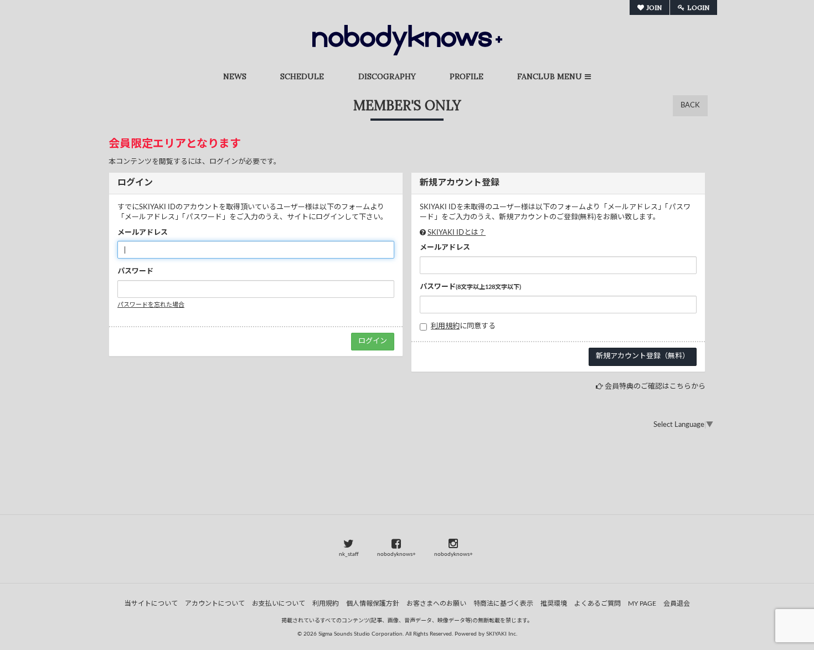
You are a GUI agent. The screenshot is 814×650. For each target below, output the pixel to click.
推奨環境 (553, 603)
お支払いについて (278, 603)
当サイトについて (151, 603)
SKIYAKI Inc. (501, 634)
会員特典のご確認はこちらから (655, 386)
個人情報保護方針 (372, 603)
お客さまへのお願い (436, 603)
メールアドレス (142, 232)
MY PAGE (642, 603)
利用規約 (445, 326)
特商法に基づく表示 (503, 603)
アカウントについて (215, 603)
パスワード (135, 271)
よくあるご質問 (597, 603)
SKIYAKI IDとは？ (456, 232)
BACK (690, 105)
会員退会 (676, 603)
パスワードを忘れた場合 (150, 305)
